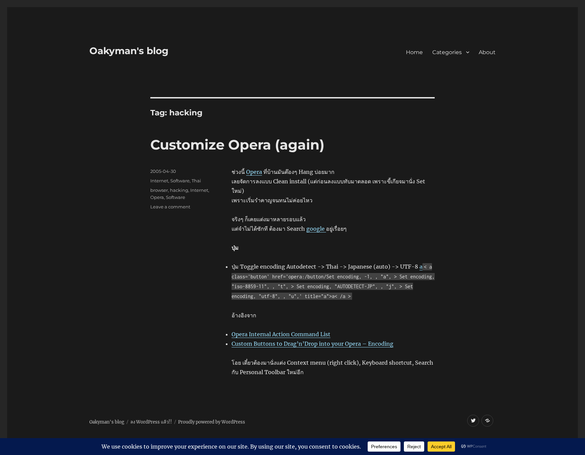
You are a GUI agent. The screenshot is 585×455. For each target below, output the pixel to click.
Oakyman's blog (129, 50)
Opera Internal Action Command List (281, 334)
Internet (159, 180)
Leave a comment (170, 206)
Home (414, 52)
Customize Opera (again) (237, 144)
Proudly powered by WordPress (211, 422)
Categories (447, 52)
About (487, 52)
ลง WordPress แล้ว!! (151, 422)
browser (159, 190)
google (316, 228)
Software (180, 180)
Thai (196, 180)
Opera (254, 171)
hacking (179, 190)
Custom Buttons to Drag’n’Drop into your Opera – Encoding (312, 343)
